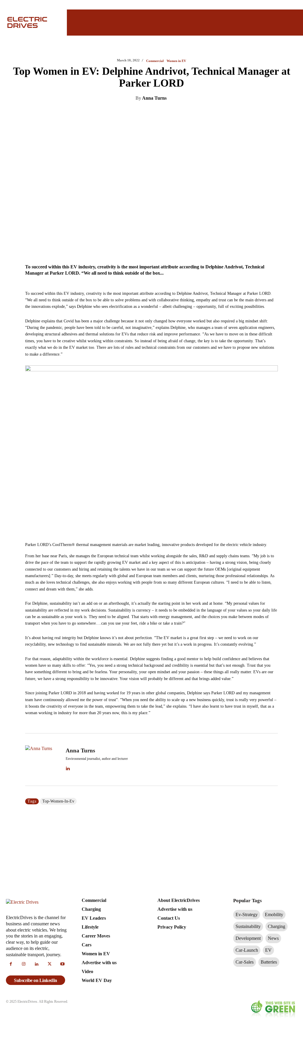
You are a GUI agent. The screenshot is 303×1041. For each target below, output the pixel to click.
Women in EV (176, 61)
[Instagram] (24, 964)
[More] (210, 113)
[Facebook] (155, 113)
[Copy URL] (196, 113)
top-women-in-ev (58, 801)
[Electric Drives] (32, 22)
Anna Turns (154, 98)
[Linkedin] (128, 113)
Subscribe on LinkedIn (35, 980)
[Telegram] (182, 113)
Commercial (155, 61)
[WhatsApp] (169, 113)
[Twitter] (141, 113)
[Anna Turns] (43, 759)
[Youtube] (62, 964)
